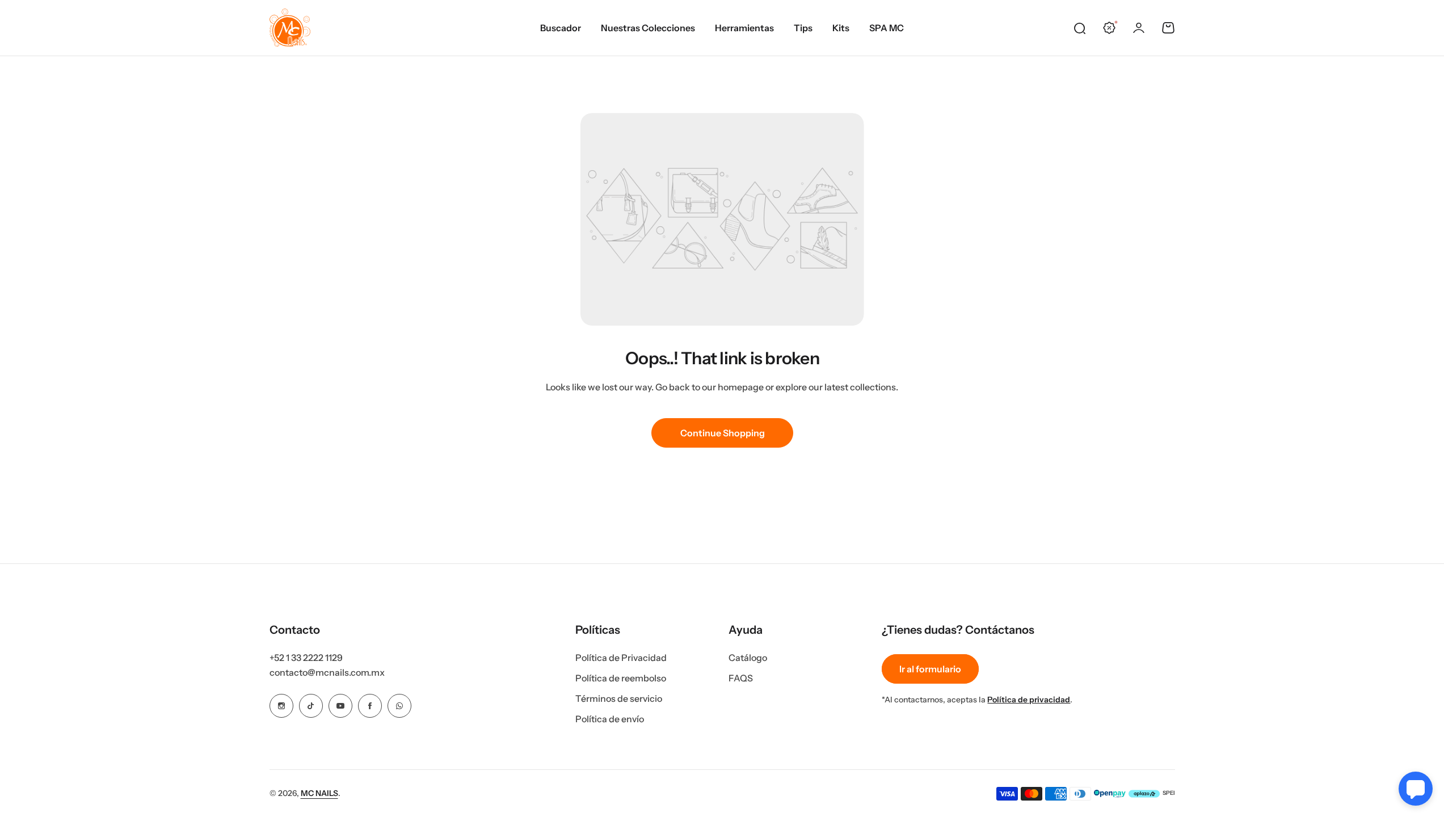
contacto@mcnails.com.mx (327, 672)
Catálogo (748, 657)
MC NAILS (319, 793)
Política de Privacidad (621, 657)
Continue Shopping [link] (722, 433)
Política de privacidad (1028, 699)
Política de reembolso (620, 678)
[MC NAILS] (290, 28)
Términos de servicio (618, 698)
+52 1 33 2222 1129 (306, 657)
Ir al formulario (930, 669)
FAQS (741, 678)
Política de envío (609, 719)
